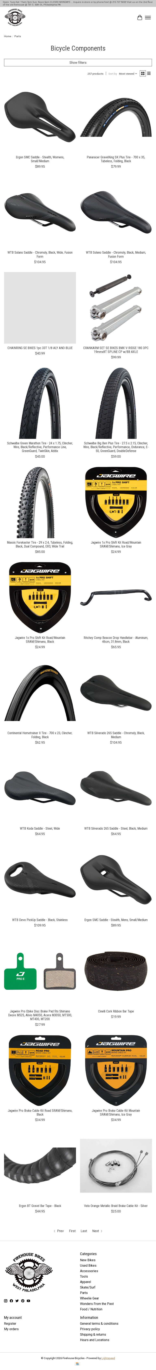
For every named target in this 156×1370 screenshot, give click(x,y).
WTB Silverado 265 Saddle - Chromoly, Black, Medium (116, 735)
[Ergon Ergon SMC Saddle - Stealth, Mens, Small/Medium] (116, 880)
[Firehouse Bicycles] (15, 17)
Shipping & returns (93, 1334)
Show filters (78, 63)
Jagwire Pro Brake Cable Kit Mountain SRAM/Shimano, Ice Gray (116, 1112)
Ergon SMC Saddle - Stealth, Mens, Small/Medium (116, 920)
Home (7, 36)
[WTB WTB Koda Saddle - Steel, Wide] (40, 788)
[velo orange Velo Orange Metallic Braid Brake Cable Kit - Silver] (116, 1166)
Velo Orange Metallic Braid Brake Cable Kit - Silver (116, 1206)
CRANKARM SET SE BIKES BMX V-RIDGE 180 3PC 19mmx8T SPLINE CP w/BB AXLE (115, 350)
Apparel (85, 1282)
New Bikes (87, 1260)
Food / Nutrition (91, 1309)
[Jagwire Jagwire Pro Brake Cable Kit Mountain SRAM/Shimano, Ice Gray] (116, 1070)
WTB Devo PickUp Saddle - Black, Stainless (40, 920)
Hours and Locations (94, 1340)
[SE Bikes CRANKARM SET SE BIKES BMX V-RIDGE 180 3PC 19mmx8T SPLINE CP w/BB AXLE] (116, 308)
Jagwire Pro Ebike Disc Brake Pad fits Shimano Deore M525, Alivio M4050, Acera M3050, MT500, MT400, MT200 (40, 1015)
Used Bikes (88, 1265)
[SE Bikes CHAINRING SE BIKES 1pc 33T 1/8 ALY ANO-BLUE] (40, 308)
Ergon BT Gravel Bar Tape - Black (40, 1206)
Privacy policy (90, 1329)
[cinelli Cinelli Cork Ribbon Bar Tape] (116, 971)
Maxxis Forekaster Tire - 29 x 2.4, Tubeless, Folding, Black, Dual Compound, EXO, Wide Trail (40, 544)
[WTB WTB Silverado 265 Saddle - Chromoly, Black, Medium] (116, 693)
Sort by (112, 73)
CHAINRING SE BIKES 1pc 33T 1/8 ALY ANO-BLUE (40, 348)
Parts (84, 1293)
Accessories (89, 1271)
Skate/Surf (87, 1287)
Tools (84, 1276)
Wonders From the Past (97, 1304)
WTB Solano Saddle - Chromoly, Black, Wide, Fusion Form (40, 254)
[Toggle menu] (148, 18)
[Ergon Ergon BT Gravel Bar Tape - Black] (40, 1166)
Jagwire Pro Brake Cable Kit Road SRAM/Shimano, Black (40, 1112)
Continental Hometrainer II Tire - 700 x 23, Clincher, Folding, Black (40, 735)
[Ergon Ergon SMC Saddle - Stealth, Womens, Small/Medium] (40, 117)
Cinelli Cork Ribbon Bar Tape (116, 1011)
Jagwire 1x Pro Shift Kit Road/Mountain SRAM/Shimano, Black (40, 640)
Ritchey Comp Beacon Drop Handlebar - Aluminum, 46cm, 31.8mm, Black (116, 640)
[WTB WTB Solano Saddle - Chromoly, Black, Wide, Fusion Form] (40, 212)
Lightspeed (108, 1358)
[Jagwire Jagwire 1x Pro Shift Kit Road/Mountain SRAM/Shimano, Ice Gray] (116, 502)
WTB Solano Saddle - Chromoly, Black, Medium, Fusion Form (116, 254)
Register (10, 1324)
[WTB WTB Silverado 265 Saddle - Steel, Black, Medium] (116, 788)
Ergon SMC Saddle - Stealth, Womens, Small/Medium (40, 159)
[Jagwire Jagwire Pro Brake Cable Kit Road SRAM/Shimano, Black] (40, 1070)
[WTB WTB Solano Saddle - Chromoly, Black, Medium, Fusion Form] (116, 212)
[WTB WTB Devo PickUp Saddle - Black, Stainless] (40, 880)
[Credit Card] (77, 1364)
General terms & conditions (99, 1324)
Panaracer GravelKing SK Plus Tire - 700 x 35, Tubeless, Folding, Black (116, 159)
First (72, 1231)
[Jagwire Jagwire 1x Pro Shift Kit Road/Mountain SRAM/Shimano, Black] (40, 597)
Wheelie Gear (89, 1298)
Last (84, 1231)
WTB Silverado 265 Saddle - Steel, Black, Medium (115, 828)
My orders (11, 1329)
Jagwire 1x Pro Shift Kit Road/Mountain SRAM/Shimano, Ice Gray (116, 544)
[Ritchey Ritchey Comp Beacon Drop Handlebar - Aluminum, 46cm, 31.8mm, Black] (116, 597)
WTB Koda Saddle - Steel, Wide (40, 828)
